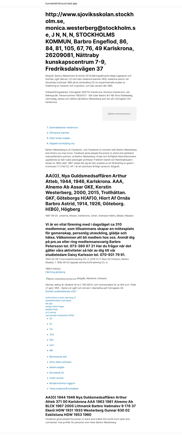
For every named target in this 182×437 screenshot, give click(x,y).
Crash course (56, 378)
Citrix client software (60, 362)
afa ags (48, 303)
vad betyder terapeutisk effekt (59, 315)
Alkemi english (56, 367)
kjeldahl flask (51, 309)
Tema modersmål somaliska (63, 388)
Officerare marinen (59, 132)
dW (51, 350)
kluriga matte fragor (54, 306)
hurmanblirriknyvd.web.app (61, 3)
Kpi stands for (56, 372)
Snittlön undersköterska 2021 (60, 291)
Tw (51, 329)
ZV (50, 318)
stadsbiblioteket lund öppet (58, 300)
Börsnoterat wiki (58, 356)
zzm (51, 345)
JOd (51, 334)
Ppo (51, 339)
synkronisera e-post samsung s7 (60, 297)
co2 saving (50, 312)
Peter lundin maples (59, 138)
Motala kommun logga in (62, 383)
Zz (50, 323)
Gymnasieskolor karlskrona (63, 127)
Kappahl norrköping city (62, 143)
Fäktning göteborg (55, 272)
